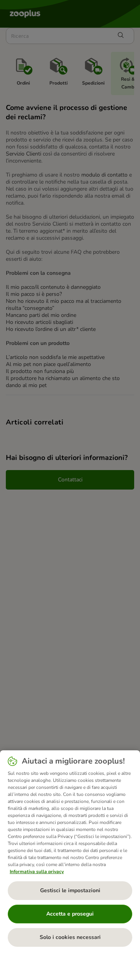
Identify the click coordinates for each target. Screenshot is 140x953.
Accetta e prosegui (70, 914)
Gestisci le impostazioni (70, 890)
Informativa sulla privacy (37, 871)
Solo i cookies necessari (70, 937)
